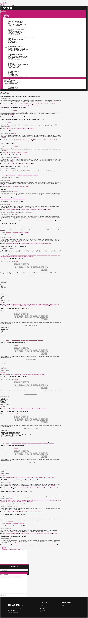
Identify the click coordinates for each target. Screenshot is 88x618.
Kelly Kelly (45, 255)
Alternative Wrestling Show (16, 48)
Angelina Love (14, 477)
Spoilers (17, 220)
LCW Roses (11, 63)
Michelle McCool (3, 105)
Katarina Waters (41, 103)
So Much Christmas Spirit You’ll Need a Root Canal (16, 491)
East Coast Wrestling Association (18, 56)
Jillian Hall (35, 103)
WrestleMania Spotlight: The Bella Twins (13, 107)
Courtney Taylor (29, 408)
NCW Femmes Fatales (14, 34)
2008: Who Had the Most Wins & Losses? (13, 246)
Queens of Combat (13, 67)
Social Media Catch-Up (12, 83)
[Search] (13, 5)
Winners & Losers (13, 88)
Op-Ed (17, 163)
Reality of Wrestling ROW (15, 39)
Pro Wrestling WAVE (14, 33)
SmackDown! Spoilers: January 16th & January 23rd (16, 212)
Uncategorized (8, 103)
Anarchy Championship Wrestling (18, 49)
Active (7, 19)
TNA (62, 607)
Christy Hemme (27, 197)
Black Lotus (18, 408)
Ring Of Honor (12, 41)
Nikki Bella (19, 105)
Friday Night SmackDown (11, 163)
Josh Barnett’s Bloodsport (16, 29)
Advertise (42, 604)
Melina (57, 103)
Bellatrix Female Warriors (16, 50)
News (9, 128)
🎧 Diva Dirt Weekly (13, 82)
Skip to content (3, 0)
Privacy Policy (42, 608)
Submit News (4, 3)
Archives (8, 85)
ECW (7, 128)
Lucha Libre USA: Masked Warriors (18, 64)
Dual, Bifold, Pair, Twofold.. (9, 223)
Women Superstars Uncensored (17, 76)
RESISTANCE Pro (12, 69)
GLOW (9, 61)
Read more (55, 101)
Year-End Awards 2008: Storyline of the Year (14, 411)
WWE (63, 604)
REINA (9, 40)
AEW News (6, 16)
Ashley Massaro (14, 255)
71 (16, 549)
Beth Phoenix (21, 103)
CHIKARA (10, 53)
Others (5, 17)
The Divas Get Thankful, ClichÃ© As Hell (13, 536)
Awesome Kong (21, 477)
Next (19, 549)
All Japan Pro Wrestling (15, 21)
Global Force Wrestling (15, 59)
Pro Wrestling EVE (13, 36)
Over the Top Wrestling (15, 32)
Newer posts (4, 548)
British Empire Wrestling (15, 22)
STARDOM (10, 43)
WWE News (6, 14)
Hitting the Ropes (13, 87)
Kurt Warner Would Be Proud (9, 177)
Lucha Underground (14, 65)
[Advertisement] (13, 558)
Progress (10, 38)
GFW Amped (11, 58)
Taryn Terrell (29, 105)
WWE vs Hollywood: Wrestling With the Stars (14, 166)
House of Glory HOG (14, 25)
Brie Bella (26, 103)
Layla (43, 139)
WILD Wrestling (12, 74)
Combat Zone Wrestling (15, 54)
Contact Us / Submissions (44, 607)
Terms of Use (42, 611)
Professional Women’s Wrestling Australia (21, 37)
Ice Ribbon (11, 26)
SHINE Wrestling (13, 42)
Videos (7, 139)
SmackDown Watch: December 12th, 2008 (13, 504)
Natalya (14, 105)
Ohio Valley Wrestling (14, 31)
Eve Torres (31, 103)
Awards (7, 79)
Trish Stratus (15, 199)
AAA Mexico (11, 20)
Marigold (10, 30)
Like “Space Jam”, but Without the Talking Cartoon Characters (20, 96)
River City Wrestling (14, 71)
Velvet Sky (46, 477)
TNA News (6, 15)
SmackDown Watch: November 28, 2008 (12, 526)
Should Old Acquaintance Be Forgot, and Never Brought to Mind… (21, 480)
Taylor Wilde (36, 374)
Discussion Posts (10, 80)
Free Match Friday (13, 86)
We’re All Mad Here (6, 131)
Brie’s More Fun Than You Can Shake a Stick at (15, 514)
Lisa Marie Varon (34, 197)
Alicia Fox (16, 103)
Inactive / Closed (10, 47)
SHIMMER (10, 72)
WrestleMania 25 (9, 116)
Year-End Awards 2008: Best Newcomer (12, 342)
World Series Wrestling (15, 46)
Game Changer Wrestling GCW (17, 24)
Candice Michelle (29, 304)
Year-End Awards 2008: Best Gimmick (12, 445)
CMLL (9, 23)
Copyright (42, 605)
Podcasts (8, 81)
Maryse (47, 197)
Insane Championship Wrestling (17, 28)
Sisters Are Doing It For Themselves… (12, 155)
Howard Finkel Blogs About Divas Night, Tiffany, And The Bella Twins (22, 119)
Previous (2, 549)
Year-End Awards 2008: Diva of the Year (12, 259)
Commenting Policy (43, 610)
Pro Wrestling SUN (13, 66)
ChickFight (11, 51)
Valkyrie (10, 73)
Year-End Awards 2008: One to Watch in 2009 (14, 308)
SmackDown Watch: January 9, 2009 (11, 235)
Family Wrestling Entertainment (17, 57)
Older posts (4, 547)
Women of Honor (13, 75)
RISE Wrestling (12, 70)
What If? (3, 189)
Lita (38, 197)
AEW (63, 605)
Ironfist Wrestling (13, 62)
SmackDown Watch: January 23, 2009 (12, 201)
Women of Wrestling (14, 45)
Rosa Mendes (24, 105)
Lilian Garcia (46, 103)
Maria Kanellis (52, 103)
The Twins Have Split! (7, 143)
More (4, 78)
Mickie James (10, 105)
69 (10, 549)
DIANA (9, 55)
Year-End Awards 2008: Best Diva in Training (14, 377)
